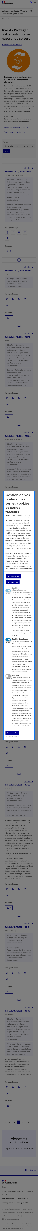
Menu (35, 2)
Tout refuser (13, 582)
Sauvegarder (12, 733)
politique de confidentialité (21, 568)
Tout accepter (14, 576)
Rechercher (31, 2)
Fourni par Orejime (11, 737)
